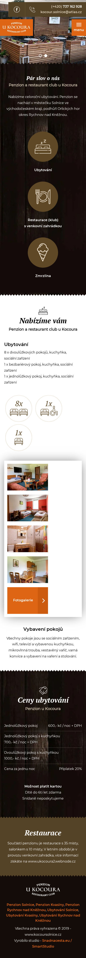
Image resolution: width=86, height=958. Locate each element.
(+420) (66, 6)
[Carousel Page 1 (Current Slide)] (40, 55)
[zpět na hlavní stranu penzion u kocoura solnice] (16, 27)
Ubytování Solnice (62, 910)
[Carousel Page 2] (45, 55)
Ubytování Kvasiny (22, 915)
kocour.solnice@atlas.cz (61, 12)
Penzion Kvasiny (50, 905)
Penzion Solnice (20, 905)
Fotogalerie (23, 600)
